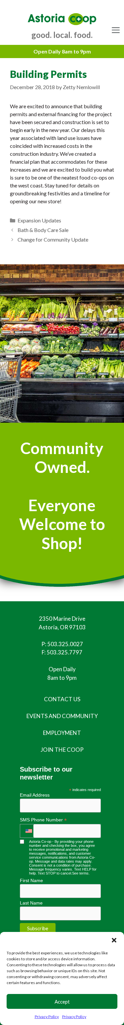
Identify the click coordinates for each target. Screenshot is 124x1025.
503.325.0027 (65, 644)
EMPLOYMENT (62, 732)
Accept (62, 1002)
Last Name (31, 903)
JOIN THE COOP (62, 749)
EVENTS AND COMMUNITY (62, 715)
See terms (80, 873)
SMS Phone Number (43, 820)
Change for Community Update (53, 239)
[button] (114, 940)
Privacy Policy (47, 1016)
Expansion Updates (39, 220)
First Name (31, 880)
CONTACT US (62, 699)
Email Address (35, 795)
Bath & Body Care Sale (43, 230)
